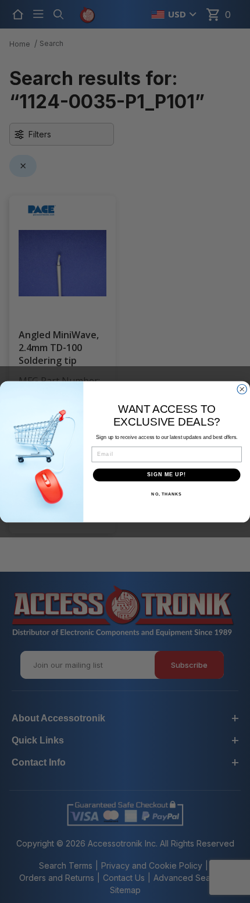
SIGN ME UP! (166, 474)
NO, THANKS (166, 493)
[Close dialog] (242, 389)
